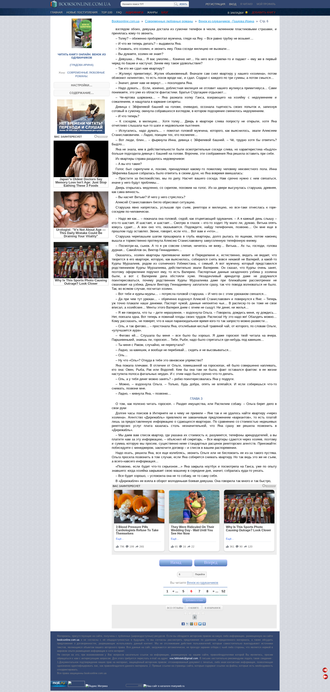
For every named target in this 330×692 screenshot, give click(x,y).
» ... (215, 591)
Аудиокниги (134, 12)
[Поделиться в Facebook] (183, 623)
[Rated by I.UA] (76, 686)
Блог (164, 12)
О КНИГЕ (193, 607)
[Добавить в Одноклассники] (195, 623)
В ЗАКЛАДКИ (236, 12)
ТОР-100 (106, 12)
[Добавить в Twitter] (199, 623)
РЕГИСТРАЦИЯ (215, 4)
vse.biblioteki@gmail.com (184, 658)
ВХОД (232, 4)
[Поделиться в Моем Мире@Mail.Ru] (191, 623)
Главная (56, 12)
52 (223, 591)
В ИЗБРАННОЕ (213, 607)
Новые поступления (81, 12)
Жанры (152, 12)
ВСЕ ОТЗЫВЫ (175, 607)
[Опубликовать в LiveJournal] (187, 623)
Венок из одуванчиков (202, 582)
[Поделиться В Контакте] (204, 623)
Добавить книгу (264, 12)
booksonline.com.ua (68, 639)
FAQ (119, 12)
